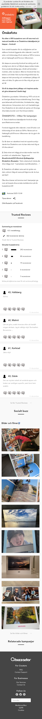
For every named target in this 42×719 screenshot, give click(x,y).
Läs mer (28, 6)
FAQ (21, 670)
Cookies (21, 710)
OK (35, 6)
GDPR (21, 708)
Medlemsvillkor (21, 705)
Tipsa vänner (6, 198)
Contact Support (21, 672)
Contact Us (21, 685)
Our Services (21, 682)
